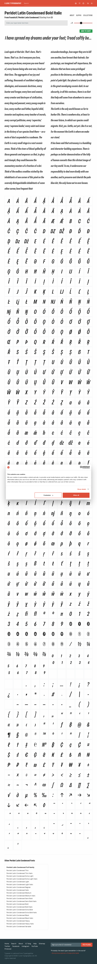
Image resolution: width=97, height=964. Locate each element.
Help (35, 944)
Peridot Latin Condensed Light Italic (20, 885)
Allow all (76, 495)
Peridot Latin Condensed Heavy (18, 921)
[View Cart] (87, 3)
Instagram (25, 946)
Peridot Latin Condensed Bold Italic (19, 907)
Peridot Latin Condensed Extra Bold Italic (22, 913)
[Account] (75, 3)
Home (7, 944)
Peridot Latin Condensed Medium (19, 893)
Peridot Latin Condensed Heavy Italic (20, 924)
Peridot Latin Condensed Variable (19, 927)
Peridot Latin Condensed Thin (18, 870)
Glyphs (78, 15)
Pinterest (8, 949)
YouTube (34, 946)
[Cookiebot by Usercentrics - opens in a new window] (81, 467)
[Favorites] (79, 3)
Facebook (15, 946)
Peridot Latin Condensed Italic (18, 890)
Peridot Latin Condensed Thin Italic (20, 873)
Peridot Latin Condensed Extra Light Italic (22, 879)
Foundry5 (13, 17)
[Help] (83, 3)
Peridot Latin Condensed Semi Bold (19, 899)
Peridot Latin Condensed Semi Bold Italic (22, 901)
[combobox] (42, 3)
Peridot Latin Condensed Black (18, 915)
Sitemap (42, 944)
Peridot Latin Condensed (28, 17)
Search (13, 944)
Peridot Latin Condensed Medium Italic (21, 896)
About (72, 15)
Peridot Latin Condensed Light (18, 882)
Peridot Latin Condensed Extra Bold (20, 910)
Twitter (7, 946)
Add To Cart (86, 31)
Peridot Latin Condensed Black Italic (20, 918)
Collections (87, 15)
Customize (47, 495)
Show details (81, 489)
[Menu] (91, 3)
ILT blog (28, 944)
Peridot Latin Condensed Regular (19, 887)
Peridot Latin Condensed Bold (17, 904)
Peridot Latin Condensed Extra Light (20, 876)
